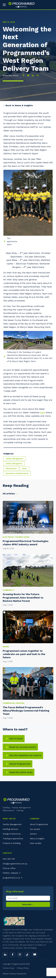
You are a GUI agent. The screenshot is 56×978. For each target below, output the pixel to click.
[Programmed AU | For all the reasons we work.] (20, 5)
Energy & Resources (12, 834)
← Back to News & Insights (18, 105)
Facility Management (14, 459)
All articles (9, 493)
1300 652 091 (9, 859)
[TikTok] (27, 954)
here (42, 412)
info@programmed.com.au (15, 864)
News (24, 468)
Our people (35, 829)
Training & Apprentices (13, 838)
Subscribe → (28, 904)
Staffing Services (10, 829)
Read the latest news (21, 772)
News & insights (37, 838)
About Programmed (20, 764)
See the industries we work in (25, 755)
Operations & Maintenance (17, 473)
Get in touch (16, 738)
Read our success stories (23, 747)
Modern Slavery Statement (14, 974)
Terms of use (8, 968)
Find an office (9, 868)
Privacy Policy (23, 968)
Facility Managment (14, 464)
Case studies (35, 843)
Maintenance (11, 468)
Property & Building (11, 843)
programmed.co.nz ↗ (12, 878)
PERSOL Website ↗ (12, 873)
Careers (33, 834)
